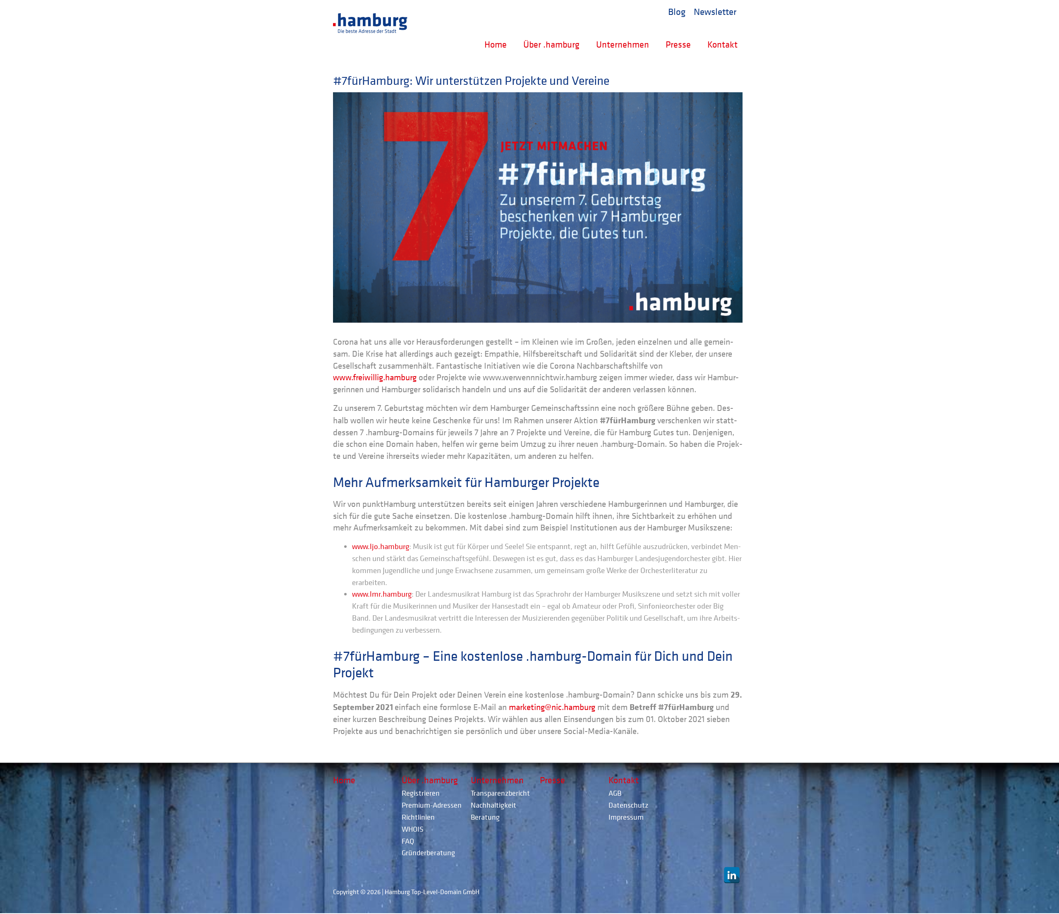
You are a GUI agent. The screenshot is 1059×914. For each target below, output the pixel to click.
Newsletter (715, 11)
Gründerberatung (428, 852)
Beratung (485, 817)
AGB (615, 793)
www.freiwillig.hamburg (375, 377)
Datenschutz (628, 805)
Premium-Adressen (432, 805)
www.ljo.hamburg (380, 546)
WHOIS (413, 829)
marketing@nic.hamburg (552, 707)
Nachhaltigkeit (493, 805)
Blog (676, 11)
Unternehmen (622, 44)
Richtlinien (418, 817)
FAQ (408, 841)
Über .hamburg (551, 44)
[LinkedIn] (732, 875)
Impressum (626, 817)
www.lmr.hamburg (382, 594)
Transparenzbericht (500, 793)
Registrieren (421, 793)
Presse (678, 44)
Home (495, 44)
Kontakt (722, 44)
